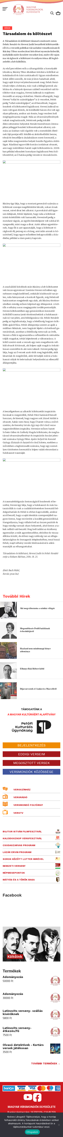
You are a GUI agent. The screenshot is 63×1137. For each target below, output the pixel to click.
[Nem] (58, 1124)
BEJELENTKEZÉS (31, 745)
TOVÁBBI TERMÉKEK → (45, 1063)
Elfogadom (32, 1132)
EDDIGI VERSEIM (31, 754)
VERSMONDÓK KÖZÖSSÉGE (31, 772)
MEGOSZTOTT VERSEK (31, 763)
